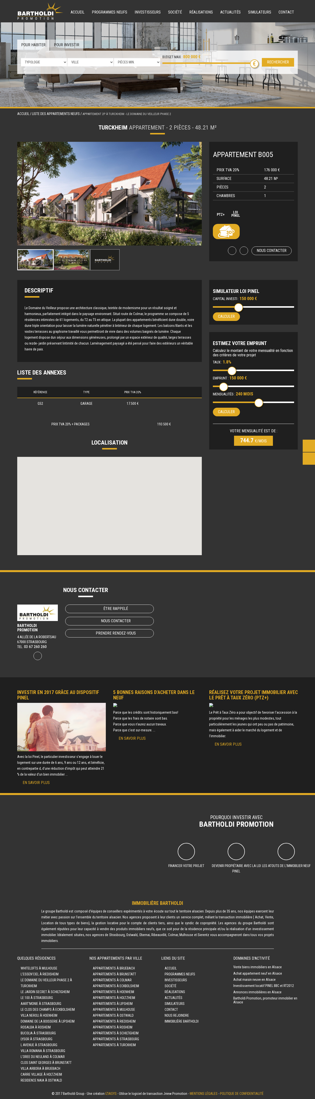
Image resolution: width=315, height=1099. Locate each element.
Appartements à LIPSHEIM (113, 1004)
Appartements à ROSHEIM (112, 1027)
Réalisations (201, 12)
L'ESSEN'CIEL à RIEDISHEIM (40, 974)
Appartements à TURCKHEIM (114, 1045)
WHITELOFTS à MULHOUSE (39, 968)
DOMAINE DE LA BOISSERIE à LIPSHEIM (48, 1021)
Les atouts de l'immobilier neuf (286, 866)
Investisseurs (148, 12)
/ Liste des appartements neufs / (56, 114)
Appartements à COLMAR (112, 980)
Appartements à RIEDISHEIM (114, 1021)
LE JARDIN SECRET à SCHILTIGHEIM (45, 992)
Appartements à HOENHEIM (113, 992)
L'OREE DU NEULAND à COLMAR (43, 1057)
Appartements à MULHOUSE (114, 1010)
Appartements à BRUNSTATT (114, 974)
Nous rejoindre (177, 1015)
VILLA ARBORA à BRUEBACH (40, 1068)
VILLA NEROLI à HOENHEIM (39, 1015)
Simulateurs (259, 12)
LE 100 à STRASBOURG (37, 998)
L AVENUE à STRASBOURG (39, 1045)
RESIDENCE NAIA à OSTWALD (41, 1080)
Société (175, 12)
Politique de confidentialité (242, 1094)
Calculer (226, 316)
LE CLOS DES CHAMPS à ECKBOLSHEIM (48, 1010)
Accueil (77, 12)
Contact (286, 12)
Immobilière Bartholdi (182, 1021)
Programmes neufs (109, 12)
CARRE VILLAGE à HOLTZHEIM (41, 1074)
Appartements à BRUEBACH (114, 968)
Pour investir (66, 45)
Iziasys (111, 1094)
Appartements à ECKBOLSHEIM (116, 986)
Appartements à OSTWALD (113, 1015)
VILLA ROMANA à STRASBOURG (43, 1051)
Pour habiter (33, 45)
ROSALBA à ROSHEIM (36, 1027)
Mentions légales (204, 1094)
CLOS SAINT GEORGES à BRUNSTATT (46, 1063)
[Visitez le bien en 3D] (226, 231)
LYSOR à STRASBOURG (36, 1039)
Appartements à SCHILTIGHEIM (116, 1033)
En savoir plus (36, 782)
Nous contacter (271, 250)
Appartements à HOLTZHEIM (114, 998)
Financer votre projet (186, 866)
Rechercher (278, 62)
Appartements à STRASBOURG (116, 1039)
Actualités (230, 12)
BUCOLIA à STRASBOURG (38, 1033)
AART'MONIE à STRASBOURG (41, 1004)
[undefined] (109, 194)
